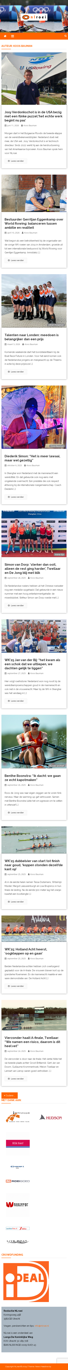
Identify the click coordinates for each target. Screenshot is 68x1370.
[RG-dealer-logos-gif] (18, 1181)
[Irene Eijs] (34, 533)
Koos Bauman (30, 125)
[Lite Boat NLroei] (18, 1242)
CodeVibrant (57, 1366)
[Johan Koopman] (34, 300)
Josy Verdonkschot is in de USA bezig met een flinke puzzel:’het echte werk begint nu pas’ (33, 116)
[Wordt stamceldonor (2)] (18, 1144)
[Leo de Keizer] (34, 193)
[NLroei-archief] (34, 741)
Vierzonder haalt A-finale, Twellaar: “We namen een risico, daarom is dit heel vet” (32, 1042)
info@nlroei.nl (42, 1326)
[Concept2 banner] (18, 1167)
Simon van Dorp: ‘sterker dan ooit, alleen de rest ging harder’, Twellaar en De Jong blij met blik (33, 569)
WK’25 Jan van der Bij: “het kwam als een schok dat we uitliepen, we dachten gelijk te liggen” (32, 664)
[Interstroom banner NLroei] (18, 1117)
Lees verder (17, 161)
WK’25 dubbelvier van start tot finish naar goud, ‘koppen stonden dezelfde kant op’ (34, 865)
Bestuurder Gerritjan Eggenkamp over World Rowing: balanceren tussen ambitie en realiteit (34, 224)
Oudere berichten (12, 1095)
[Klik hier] (18, 1205)
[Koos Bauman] (34, 417)
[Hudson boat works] (50, 1117)
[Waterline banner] (18, 1228)
